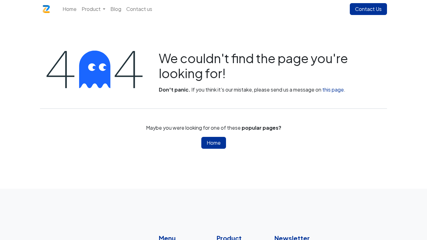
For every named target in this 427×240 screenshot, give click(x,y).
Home (214, 142)
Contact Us (368, 9)
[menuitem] (69, 9)
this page (333, 89)
